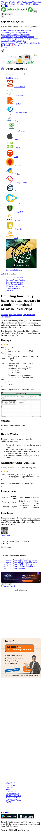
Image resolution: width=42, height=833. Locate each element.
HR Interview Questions (15, 286)
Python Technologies (8, 30)
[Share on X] (7, 544)
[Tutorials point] (17, 11)
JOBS (8, 789)
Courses (16, 45)
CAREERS (10, 787)
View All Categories (32, 43)
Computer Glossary (13, 288)
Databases (20, 30)
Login (3, 49)
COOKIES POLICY (13, 800)
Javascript (18, 229)
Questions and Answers (14, 282)
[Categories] (35, 11)
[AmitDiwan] (4, 533)
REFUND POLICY (13, 798)
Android (17, 165)
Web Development (18, 33)
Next (12, 586)
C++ (16, 191)
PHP (16, 238)
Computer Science (17, 35)
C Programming (20, 182)
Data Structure (19, 87)
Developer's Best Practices (15, 280)
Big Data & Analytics (19, 37)
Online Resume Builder (14, 284)
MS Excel (21, 131)
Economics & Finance (14, 270)
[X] (3, 6)
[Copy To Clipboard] (2, 544)
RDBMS (17, 104)
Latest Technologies (24, 39)
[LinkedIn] (8, 6)
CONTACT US (12, 792)
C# (18, 203)
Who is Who (10, 290)
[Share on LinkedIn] (5, 544)
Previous (5, 586)
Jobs (5, 47)
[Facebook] (1, 6)
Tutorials (7, 45)
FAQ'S (8, 802)
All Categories (12, 78)
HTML (17, 148)
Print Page (7, 584)
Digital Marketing (14, 41)
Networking (19, 95)
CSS (16, 157)
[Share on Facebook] (3, 544)
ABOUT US (10, 783)
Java (16, 121)
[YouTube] (6, 6)
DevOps (14, 39)
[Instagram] (10, 6)
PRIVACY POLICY (13, 796)
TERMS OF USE (12, 794)
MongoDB (18, 212)
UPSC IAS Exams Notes (15, 278)
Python (17, 174)
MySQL (17, 220)
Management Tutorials (14, 43)
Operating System (21, 112)
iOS (16, 139)
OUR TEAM (11, 785)
